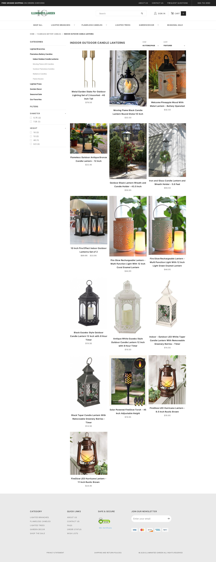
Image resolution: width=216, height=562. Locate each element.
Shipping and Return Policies (108, 553)
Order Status (74, 529)
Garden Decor (146, 25)
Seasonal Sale (175, 25)
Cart (179, 13)
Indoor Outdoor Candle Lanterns (45, 59)
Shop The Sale (37, 533)
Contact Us (157, 3)
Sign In (161, 13)
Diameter (35, 113)
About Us (143, 3)
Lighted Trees (122, 25)
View (144, 42)
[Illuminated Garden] (43, 13)
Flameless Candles (92, 25)
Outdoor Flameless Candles (43, 69)
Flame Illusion (38, 79)
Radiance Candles (40, 74)
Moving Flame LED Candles (43, 64)
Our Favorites (36, 99)
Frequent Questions (177, 3)
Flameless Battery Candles (41, 54)
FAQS (69, 525)
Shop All (37, 25)
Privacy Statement (55, 553)
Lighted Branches (60, 25)
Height (33, 128)
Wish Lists (72, 533)
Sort (166, 42)
